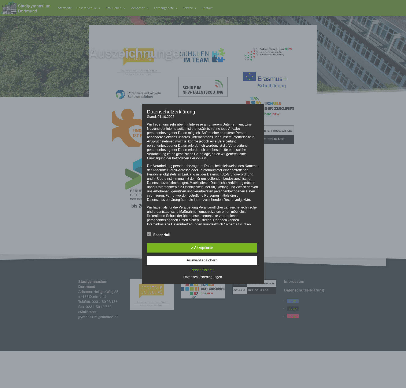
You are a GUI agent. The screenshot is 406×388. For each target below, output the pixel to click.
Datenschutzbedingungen (202, 277)
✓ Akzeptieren (202, 248)
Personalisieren (202, 270)
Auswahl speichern (202, 260)
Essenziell (161, 235)
